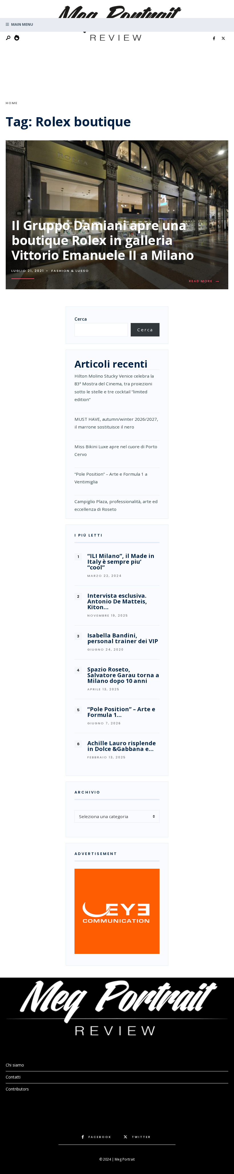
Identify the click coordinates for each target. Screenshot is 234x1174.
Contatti (13, 1077)
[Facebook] (214, 38)
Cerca (80, 319)
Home (12, 103)
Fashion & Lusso (70, 270)
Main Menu (21, 24)
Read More (206, 281)
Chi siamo (15, 1065)
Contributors (17, 1089)
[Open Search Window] (8, 38)
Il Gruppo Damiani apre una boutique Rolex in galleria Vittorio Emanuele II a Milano (102, 240)
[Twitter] (223, 38)
